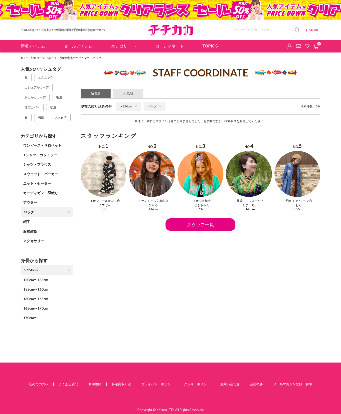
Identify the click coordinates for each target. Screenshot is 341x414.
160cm (298, 209)
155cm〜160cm (35, 289)
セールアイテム (78, 46)
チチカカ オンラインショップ (170, 30)
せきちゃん (201, 205)
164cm (250, 209)
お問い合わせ (230, 384)
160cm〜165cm (35, 299)
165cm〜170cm (35, 308)
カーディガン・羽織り (40, 193)
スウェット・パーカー (40, 174)
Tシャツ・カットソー (40, 155)
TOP (23, 58)
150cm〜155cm (35, 280)
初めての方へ (38, 384)
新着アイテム (33, 46)
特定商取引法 (121, 384)
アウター (30, 202)
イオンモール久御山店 (153, 201)
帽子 (26, 222)
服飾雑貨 (30, 231)
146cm (105, 209)
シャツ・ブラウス (37, 164)
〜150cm (30, 270)
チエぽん (105, 205)
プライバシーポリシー (157, 384)
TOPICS (210, 46)
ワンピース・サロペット (42, 145)
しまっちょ (250, 205)
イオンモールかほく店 (105, 201)
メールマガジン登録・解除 (292, 384)
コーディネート (169, 46)
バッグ (28, 212)
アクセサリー (33, 241)
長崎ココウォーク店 (250, 201)
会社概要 (256, 384)
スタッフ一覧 (200, 224)
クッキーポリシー (197, 384)
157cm (201, 209)
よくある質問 (68, 384)
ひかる (153, 205)
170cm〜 (30, 318)
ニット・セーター (37, 183)
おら (299, 205)
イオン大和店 (202, 201)
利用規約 (94, 384)
